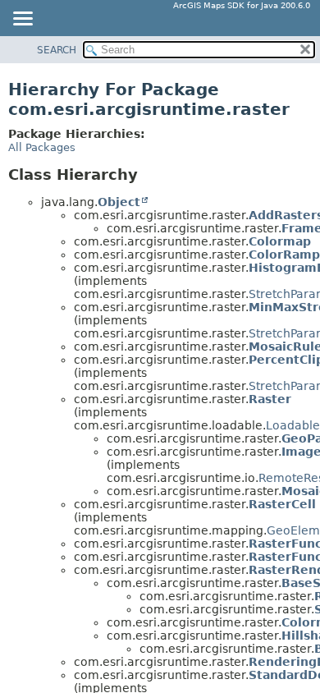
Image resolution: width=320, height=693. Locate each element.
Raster (270, 399)
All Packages (41, 147)
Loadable (293, 425)
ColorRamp (284, 254)
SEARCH (56, 50)
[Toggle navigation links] (22, 19)
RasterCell (282, 504)
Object (119, 202)
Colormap (280, 241)
